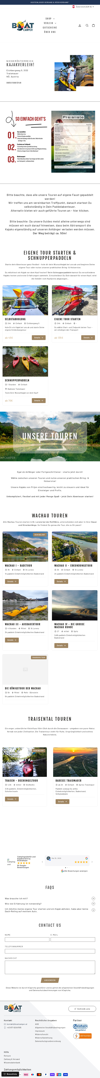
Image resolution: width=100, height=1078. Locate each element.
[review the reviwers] (86, 858)
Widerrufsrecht (41, 1034)
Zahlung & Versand (12, 1059)
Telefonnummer (14, 946)
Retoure (7, 1056)
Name (8, 935)
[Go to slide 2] (67, 867)
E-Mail (54, 935)
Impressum (40, 1031)
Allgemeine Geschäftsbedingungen (50, 1028)
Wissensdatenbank (12, 1063)
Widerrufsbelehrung (43, 1038)
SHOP (49, 18)
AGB (37, 1024)
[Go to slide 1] (65, 867)
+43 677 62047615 (14, 1028)
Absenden (49, 980)
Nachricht (11, 958)
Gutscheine (50, 27)
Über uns (50, 32)
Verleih (49, 23)
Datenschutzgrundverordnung (48, 1041)
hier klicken (80, 210)
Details (37, 338)
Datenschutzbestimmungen (45, 990)
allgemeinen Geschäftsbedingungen (78, 988)
